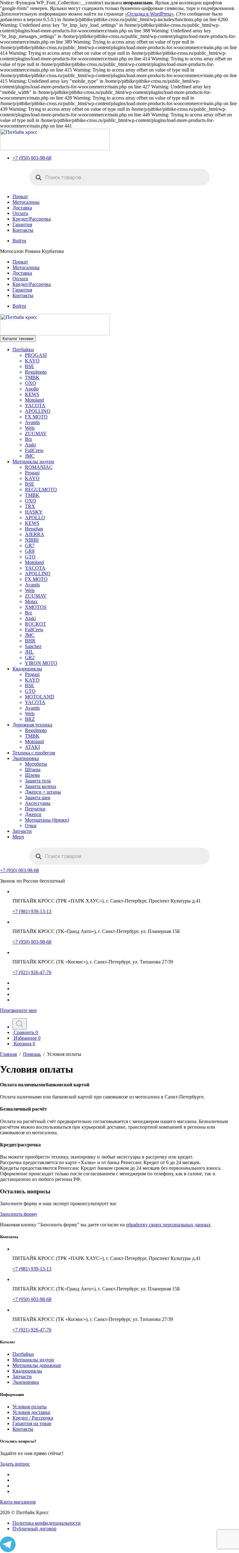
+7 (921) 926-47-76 (31, 972)
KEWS (32, 394)
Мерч (18, 836)
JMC (30, 456)
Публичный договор (34, 1528)
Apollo (32, 388)
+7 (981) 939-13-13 (31, 911)
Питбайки (23, 349)
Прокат (20, 196)
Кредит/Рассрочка (31, 219)
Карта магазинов (18, 1501)
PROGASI (36, 355)
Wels (30, 428)
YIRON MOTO (41, 663)
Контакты (22, 230)
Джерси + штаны (43, 792)
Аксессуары (37, 803)
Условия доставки (31, 1412)
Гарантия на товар (31, 1423)
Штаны (32, 769)
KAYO (32, 360)
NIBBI (32, 540)
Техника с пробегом (33, 752)
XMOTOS (35, 607)
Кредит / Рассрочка (32, 1417)
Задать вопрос (15, 1464)
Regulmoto (36, 372)
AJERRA (34, 534)
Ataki (30, 444)
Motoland (34, 400)
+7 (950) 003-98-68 (31, 158)
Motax (31, 601)
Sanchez (33, 646)
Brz (28, 439)
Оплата (20, 213)
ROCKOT (35, 624)
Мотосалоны (26, 202)
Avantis (32, 422)
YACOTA (35, 405)
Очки (30, 825)
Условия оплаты (29, 1406)
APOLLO (35, 517)
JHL (29, 652)
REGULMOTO (41, 489)
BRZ (30, 719)
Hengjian (34, 528)
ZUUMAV (36, 433)
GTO (30, 556)
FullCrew (34, 450)
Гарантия (22, 224)
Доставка (22, 207)
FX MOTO (36, 416)
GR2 (30, 657)
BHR (30, 640)
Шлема (32, 775)
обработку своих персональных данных (168, 1224)
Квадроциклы (27, 668)
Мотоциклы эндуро (33, 461)
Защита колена (40, 786)
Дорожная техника (32, 724)
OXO (30, 383)
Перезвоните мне (18, 1010)
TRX (30, 506)
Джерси (33, 814)
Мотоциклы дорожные (36, 1365)
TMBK (32, 377)
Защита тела (38, 780)
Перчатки (35, 808)
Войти (19, 240)
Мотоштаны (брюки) (47, 820)
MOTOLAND (39, 696)
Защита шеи (37, 797)
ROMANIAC (39, 467)
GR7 (30, 545)
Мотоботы (36, 764)
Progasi (32, 472)
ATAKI (32, 747)
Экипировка (25, 758)
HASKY (34, 512)
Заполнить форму (18, 1214)
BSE (29, 366)
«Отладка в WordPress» (149, 13)
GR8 (30, 551)
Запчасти (22, 831)
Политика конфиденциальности (46, 1523)
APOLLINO (37, 411)
